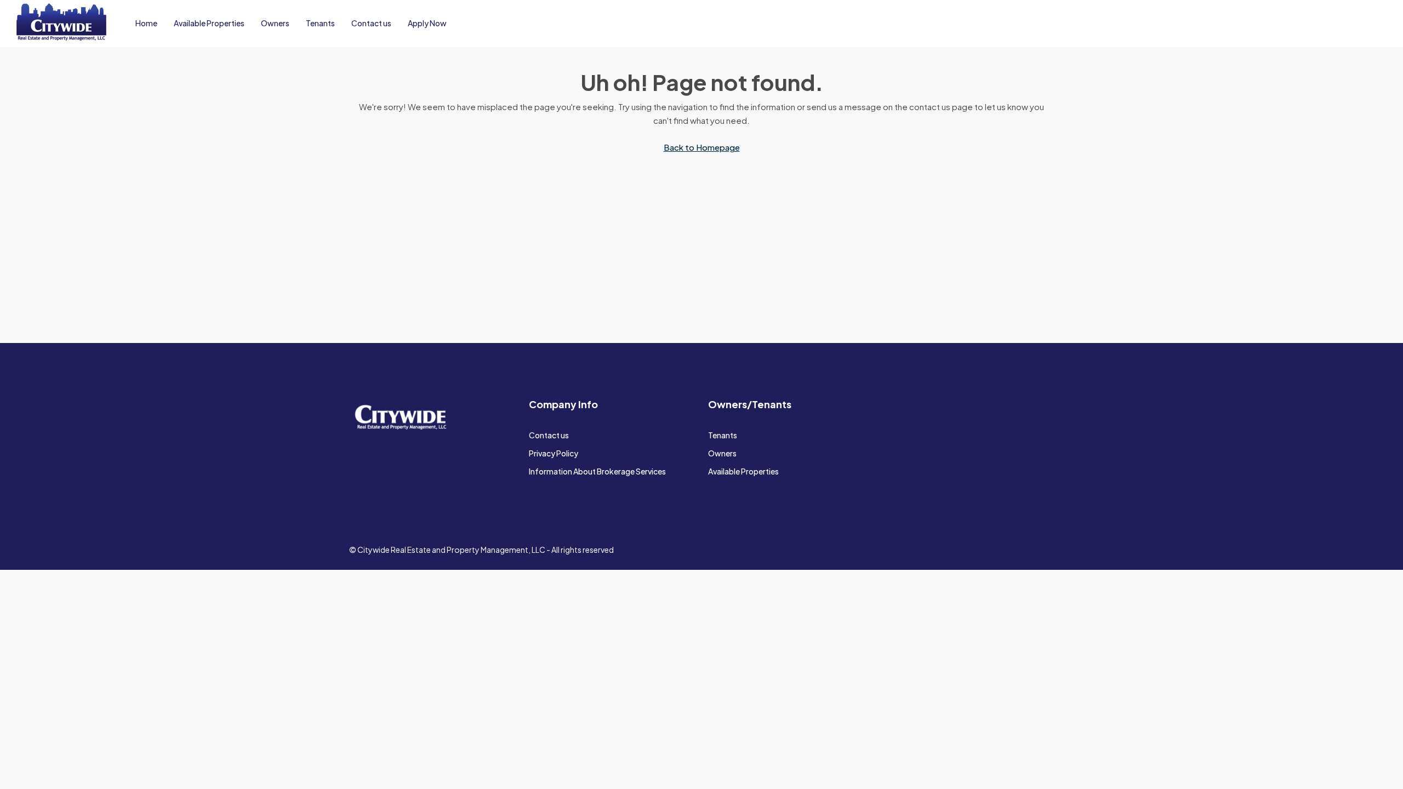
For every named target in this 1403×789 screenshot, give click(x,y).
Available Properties (209, 23)
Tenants (320, 23)
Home (146, 23)
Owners (275, 23)
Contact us (371, 23)
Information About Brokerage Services (597, 471)
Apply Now (427, 23)
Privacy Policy (553, 453)
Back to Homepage (702, 147)
